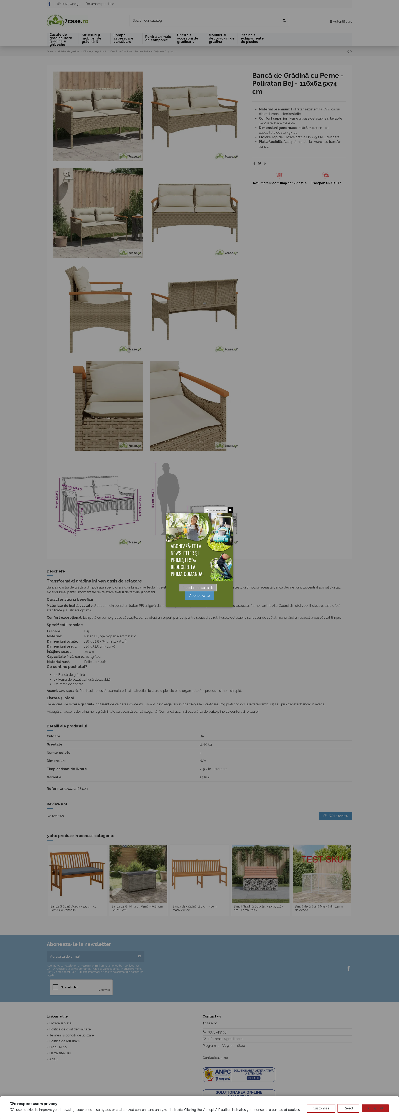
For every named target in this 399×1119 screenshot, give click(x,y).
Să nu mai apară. (218, 510)
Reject (348, 1108)
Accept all (375, 1108)
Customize (321, 1108)
